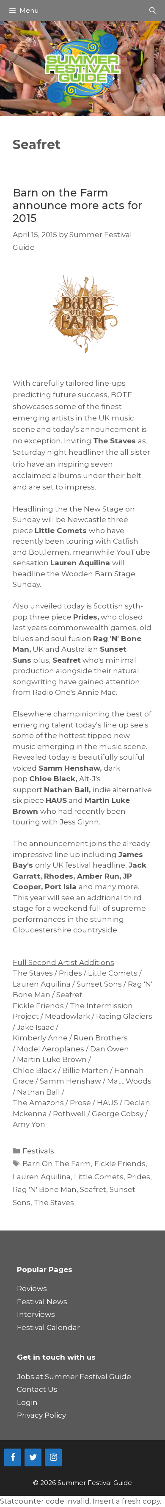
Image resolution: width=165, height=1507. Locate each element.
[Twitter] (33, 1457)
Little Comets (99, 1176)
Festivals (38, 1151)
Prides (138, 1176)
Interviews (36, 1314)
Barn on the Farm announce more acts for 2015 (77, 205)
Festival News (42, 1301)
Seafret (93, 1189)
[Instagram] (53, 1457)
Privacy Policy (41, 1415)
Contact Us (37, 1389)
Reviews (32, 1288)
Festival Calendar (48, 1327)
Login (27, 1402)
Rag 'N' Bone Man (45, 1189)
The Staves (54, 1202)
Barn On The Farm (56, 1163)
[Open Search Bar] (152, 10)
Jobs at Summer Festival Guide (74, 1376)
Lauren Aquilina (42, 1176)
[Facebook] (12, 1457)
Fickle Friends (120, 1163)
